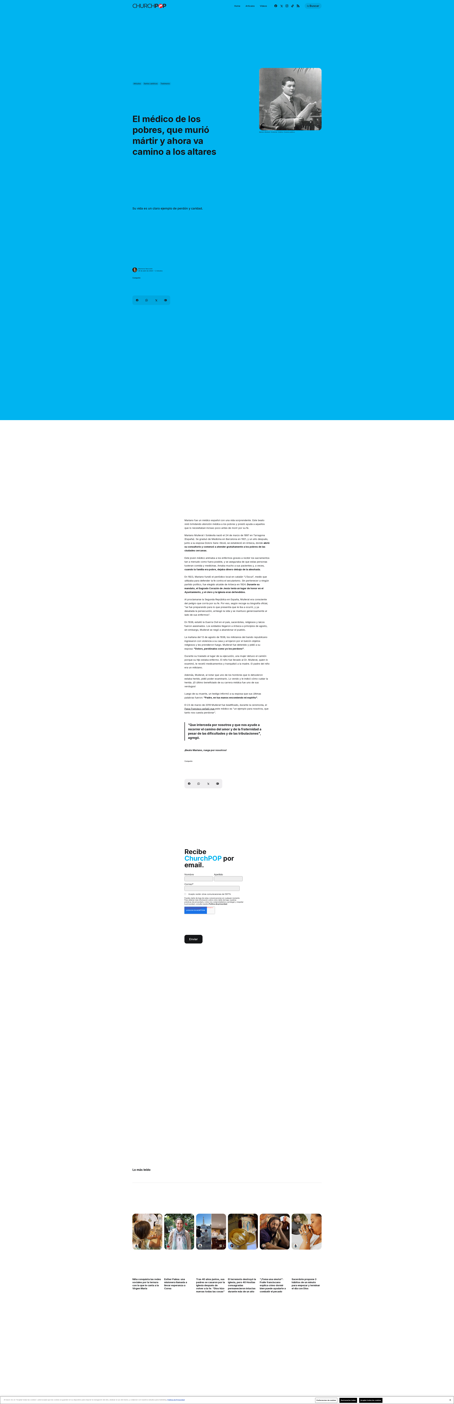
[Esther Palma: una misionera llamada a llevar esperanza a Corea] (179, 1232)
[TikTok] (292, 6)
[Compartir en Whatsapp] (146, 300)
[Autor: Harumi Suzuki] (136, 1245)
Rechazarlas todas (348, 1400)
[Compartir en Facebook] (137, 300)
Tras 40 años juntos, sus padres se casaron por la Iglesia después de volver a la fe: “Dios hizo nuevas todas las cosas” (210, 1285)
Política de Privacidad (176, 1400)
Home (237, 6)
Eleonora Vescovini (145, 269)
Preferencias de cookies (326, 1400)
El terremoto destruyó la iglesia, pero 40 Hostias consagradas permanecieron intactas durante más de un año (242, 1285)
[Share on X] (156, 300)
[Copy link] (165, 300)
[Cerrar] (450, 1400)
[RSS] (298, 6)
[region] (227, 1400)
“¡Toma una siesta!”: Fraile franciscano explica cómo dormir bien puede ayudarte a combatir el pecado (273, 1285)
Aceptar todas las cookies (370, 1400)
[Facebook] (275, 6)
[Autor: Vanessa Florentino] (168, 1245)
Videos (263, 6)
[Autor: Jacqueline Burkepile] (263, 1245)
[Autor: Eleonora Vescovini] (134, 269)
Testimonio (165, 84)
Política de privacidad (218, 904)
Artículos (250, 6)
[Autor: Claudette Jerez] (232, 1245)
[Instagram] (287, 6)
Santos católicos (151, 84)
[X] (281, 6)
